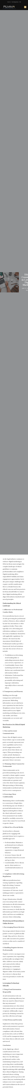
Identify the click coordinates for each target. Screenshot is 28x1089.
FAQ (20, 1)
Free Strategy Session (15, 1)
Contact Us (9, 1)
